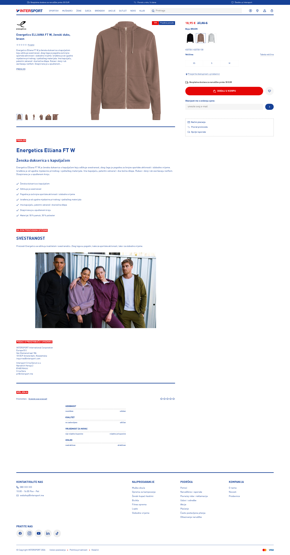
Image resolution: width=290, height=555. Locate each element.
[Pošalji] (269, 107)
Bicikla (135, 500)
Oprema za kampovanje (144, 492)
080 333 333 (26, 487)
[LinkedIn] (48, 533)
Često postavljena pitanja (192, 513)
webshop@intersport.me (32, 495)
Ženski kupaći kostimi (142, 496)
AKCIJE (111, 11)
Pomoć (183, 488)
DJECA (88, 11)
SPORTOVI (54, 11)
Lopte (135, 509)
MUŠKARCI (67, 11)
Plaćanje (184, 509)
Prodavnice (234, 496)
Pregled (20, 69)
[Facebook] (20, 533)
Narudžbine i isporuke (191, 492)
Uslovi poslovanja (58, 550)
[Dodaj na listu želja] (269, 91)
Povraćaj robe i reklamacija (194, 496)
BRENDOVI (100, 11)
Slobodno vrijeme (140, 513)
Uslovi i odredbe (188, 500)
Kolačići (95, 550)
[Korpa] (271, 11)
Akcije (183, 504)
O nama (233, 488)
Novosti (232, 492)
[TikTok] (57, 533)
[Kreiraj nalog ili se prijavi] (264, 11)
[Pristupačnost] (250, 11)
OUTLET (123, 11)
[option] (194, 63)
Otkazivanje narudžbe (191, 517)
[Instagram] (29, 533)
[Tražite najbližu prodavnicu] (257, 11)
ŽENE (78, 11)
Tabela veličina (267, 55)
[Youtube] (38, 533)
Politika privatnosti (78, 550)
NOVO (133, 11)
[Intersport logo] (29, 10)
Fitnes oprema (139, 504)
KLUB (142, 11)
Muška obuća (138, 488)
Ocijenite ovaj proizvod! (38, 399)
